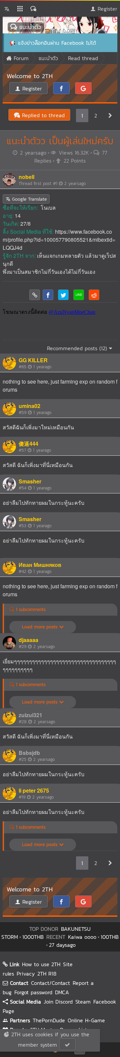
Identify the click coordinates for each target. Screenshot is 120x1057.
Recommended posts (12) (78, 348)
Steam (83, 1002)
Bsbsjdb (29, 753)
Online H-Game (86, 1020)
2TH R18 (46, 974)
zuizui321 (30, 715)
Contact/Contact (50, 983)
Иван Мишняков (40, 565)
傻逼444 (28, 443)
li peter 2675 (34, 790)
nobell (26, 177)
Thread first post (52, 183)
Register (106, 9)
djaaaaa (28, 640)
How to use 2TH (41, 964)
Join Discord (58, 1002)
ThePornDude (49, 1020)
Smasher (30, 481)
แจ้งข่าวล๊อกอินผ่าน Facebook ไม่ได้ (57, 43)
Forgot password (33, 992)
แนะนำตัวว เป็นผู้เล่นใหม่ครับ (60, 141)
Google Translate (28, 199)
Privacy (26, 974)
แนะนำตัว (29, 26)
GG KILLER (33, 360)
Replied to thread (42, 115)
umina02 (29, 406)
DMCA (62, 992)
